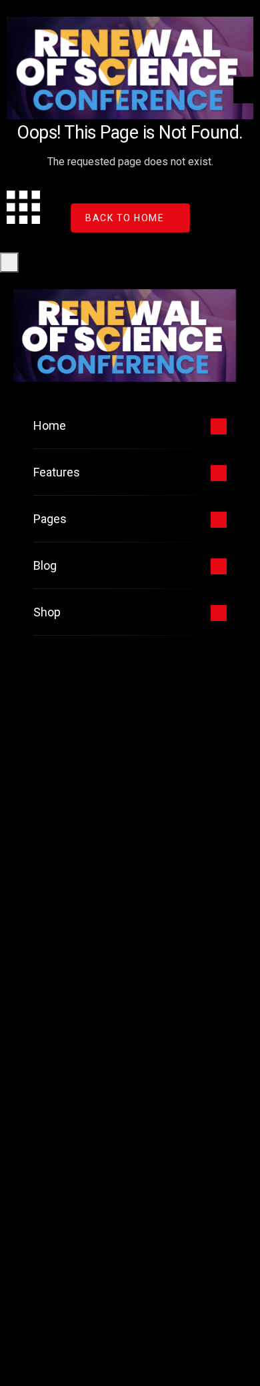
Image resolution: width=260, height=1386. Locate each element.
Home (49, 425)
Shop (47, 612)
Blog (45, 565)
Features (56, 472)
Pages (50, 519)
